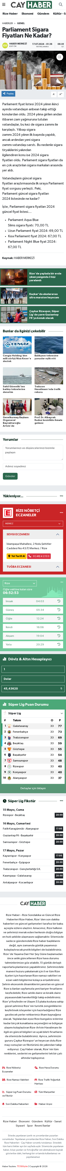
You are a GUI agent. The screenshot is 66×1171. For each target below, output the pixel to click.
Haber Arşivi (45, 1104)
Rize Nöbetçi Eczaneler (11, 1069)
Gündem (43, 13)
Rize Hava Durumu (49, 1067)
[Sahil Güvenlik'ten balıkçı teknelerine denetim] (17, 375)
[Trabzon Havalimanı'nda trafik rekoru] (49, 375)
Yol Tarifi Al (18, 556)
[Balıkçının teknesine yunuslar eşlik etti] (49, 344)
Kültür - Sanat (53, 1121)
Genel (21, 23)
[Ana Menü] (3, 4)
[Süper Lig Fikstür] (61, 801)
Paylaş (10, 93)
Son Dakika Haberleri (17, 1104)
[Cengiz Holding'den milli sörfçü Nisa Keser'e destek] (17, 344)
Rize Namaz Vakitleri (18, 1080)
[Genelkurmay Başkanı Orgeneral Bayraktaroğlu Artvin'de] (17, 406)
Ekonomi (27, 13)
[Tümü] (61, 496)
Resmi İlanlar (42, 1125)
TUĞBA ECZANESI (19, 566)
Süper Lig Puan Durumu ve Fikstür (16, 1094)
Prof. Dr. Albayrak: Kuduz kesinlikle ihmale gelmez (48, 420)
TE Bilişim (22, 1166)
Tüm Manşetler (46, 1092)
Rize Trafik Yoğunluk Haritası (47, 1082)
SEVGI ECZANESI (18, 534)
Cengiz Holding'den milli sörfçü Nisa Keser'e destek (17, 359)
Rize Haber (10, 13)
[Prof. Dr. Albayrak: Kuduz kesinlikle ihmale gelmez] (49, 406)
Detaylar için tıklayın (33, 788)
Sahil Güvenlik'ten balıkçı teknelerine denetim (14, 389)
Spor (30, 1125)
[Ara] (60, 5)
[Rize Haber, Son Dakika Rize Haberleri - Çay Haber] (31, 4)
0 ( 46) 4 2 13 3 (41, 556)
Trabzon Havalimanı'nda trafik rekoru (47, 389)
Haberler (7, 23)
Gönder (10, 476)
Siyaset (20, 1125)
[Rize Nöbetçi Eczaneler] (61, 512)
